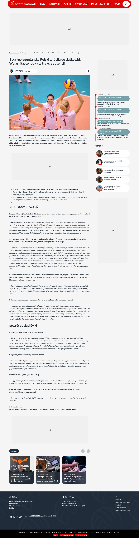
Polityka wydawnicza (122, 502)
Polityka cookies (120, 508)
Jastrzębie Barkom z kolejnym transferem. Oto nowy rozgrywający (112, 179)
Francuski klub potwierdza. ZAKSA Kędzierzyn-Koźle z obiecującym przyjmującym (74, 479)
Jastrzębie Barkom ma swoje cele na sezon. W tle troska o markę (21, 479)
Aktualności (103, 97)
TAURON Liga (81, 4)
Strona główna (14, 53)
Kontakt (118, 505)
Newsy (42, 4)
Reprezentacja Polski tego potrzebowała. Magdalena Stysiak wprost (111, 153)
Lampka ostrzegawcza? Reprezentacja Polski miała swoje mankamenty (113, 170)
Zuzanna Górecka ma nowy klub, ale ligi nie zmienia (113, 161)
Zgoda (56, 535)
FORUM (116, 4)
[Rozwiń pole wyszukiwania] (126, 4)
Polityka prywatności (122, 510)
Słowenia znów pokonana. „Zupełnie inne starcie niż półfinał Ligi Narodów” (111, 103)
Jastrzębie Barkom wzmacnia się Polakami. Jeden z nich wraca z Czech (47, 479)
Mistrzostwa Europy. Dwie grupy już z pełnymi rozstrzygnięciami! (113, 124)
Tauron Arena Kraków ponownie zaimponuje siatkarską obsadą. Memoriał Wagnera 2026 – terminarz (112, 137)
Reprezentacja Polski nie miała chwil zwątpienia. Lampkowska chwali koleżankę (112, 188)
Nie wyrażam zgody (66, 535)
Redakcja (118, 499)
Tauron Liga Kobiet (100, 4)
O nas (117, 497)
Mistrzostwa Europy (114, 121)
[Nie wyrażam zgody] (136, 534)
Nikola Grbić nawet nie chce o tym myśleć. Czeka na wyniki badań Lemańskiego (111, 115)
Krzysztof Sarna (18, 70)
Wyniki (67, 4)
